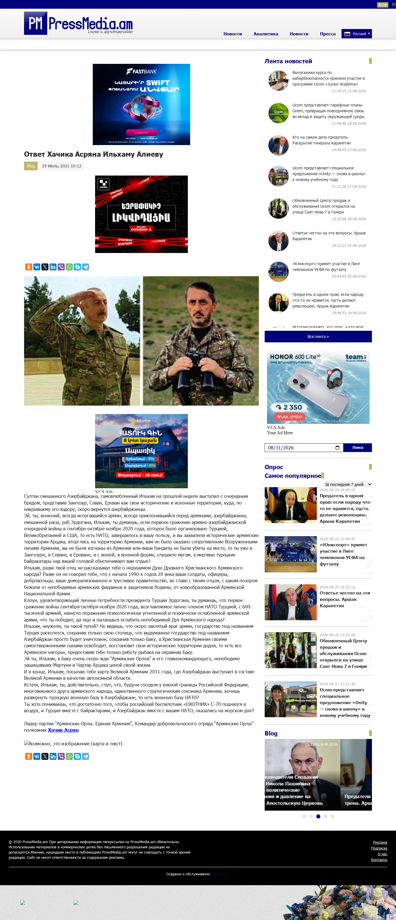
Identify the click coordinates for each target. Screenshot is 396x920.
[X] (44, 266)
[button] (304, 816)
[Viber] (61, 266)
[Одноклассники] (28, 266)
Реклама (380, 842)
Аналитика (266, 33)
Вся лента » (318, 336)
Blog (31, 165)
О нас (382, 854)
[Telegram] (85, 266)
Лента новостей (288, 61)
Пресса (328, 33)
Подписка (379, 848)
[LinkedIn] (53, 266)
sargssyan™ (221, 874)
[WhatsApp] (69, 266)
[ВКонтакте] (36, 266)
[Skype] (77, 266)
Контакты (379, 859)
